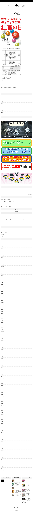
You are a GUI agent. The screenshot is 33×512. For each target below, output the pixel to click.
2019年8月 (2, 392)
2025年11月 (2, 257)
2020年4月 (2, 378)
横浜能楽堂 (5, 84)
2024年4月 (2, 291)
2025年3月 (2, 271)
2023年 (2, 101)
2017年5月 (2, 441)
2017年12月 (2, 428)
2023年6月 (2, 309)
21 (23, 219)
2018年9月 (2, 412)
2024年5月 (2, 289)
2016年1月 (2, 470)
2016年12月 (2, 450)
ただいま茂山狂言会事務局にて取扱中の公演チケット (28, 485)
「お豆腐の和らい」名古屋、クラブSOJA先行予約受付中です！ (18, 491)
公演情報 (2, 234)
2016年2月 (2, 468)
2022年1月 (2, 340)
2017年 (2, 112)
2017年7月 (2, 437)
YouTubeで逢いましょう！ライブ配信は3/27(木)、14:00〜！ (28, 494)
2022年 (2, 103)
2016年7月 (2, 459)
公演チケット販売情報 (4, 232)
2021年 (2, 105)
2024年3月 (2, 293)
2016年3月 (2, 466)
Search (29, 194)
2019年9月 (2, 390)
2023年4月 (2, 313)
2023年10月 (2, 302)
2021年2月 (2, 360)
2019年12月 (2, 385)
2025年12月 (2, 255)
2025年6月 (2, 266)
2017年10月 (2, 432)
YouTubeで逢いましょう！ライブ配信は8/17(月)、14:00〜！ (9, 201)
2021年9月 (2, 347)
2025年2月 (2, 273)
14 (23, 217)
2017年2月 (2, 446)
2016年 (2, 114)
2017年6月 (2, 439)
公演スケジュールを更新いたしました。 (6, 206)
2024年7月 (2, 286)
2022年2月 (2, 338)
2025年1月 (2, 275)
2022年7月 (2, 329)
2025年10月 (2, 259)
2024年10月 (2, 280)
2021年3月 (2, 358)
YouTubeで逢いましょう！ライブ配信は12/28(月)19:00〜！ (28, 481)
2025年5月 (2, 268)
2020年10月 (2, 367)
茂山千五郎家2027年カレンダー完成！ (6, 199)
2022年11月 (2, 322)
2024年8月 (2, 284)
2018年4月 (2, 421)
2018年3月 (2, 423)
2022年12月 (2, 320)
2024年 (2, 99)
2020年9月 (2, 369)
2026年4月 (2, 248)
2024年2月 (2, 295)
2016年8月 (2, 457)
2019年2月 (2, 403)
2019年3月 (2, 401)
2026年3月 (2, 250)
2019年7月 (2, 394)
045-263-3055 (3, 85)
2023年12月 (2, 298)
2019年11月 (2, 387)
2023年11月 (2, 300)
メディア (2, 230)
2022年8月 (2, 327)
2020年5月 (2, 376)
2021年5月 (2, 354)
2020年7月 (2, 372)
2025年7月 (2, 264)
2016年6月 (2, 461)
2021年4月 (2, 356)
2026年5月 (2, 246)
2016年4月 (2, 464)
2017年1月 (2, 448)
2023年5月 (2, 311)
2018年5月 (2, 419)
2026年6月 (2, 244)
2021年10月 (2, 345)
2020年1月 (2, 383)
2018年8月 (2, 414)
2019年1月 (2, 405)
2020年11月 (2, 365)
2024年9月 (2, 282)
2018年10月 (2, 410)
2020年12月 (2, 363)
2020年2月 (2, 381)
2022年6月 (2, 331)
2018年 (2, 110)
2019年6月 (2, 396)
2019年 (2, 108)
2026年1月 (2, 253)
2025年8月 (2, 262)
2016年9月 (2, 455)
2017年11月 (2, 430)
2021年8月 (2, 349)
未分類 (2, 236)
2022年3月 (2, 336)
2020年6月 (2, 374)
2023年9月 (2, 304)
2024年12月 (2, 277)
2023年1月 (2, 318)
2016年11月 (2, 452)
